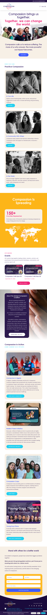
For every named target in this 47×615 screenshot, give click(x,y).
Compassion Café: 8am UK (33, 276)
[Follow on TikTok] (36, 606)
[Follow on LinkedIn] (34, 606)
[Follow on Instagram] (39, 606)
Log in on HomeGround (39, 1)
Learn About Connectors (15, 396)
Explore (10, 105)
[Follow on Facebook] (29, 606)
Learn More (12, 493)
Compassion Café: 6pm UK (13, 276)
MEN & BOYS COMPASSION (15, 538)
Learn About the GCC (16, 334)
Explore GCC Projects (14, 446)
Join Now (23, 54)
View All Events (23, 283)
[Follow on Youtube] (41, 606)
